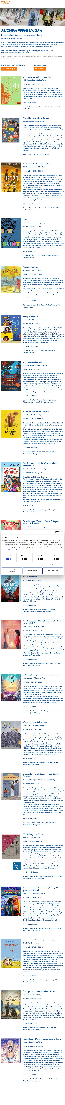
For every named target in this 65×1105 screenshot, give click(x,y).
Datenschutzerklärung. (14, 549)
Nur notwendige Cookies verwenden (12, 570)
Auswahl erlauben (32, 570)
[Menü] (62, 2)
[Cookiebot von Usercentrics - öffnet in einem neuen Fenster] (56, 532)
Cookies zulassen (53, 570)
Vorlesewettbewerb (5, 2)
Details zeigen (56, 564)
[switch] (24, 559)
